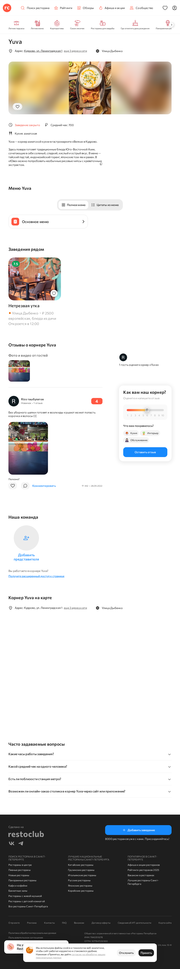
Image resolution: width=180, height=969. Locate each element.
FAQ (64, 922)
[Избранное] (165, 8)
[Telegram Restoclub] (21, 843)
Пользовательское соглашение (25, 937)
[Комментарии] (25, 485)
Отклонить (126, 952)
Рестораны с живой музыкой (25, 895)
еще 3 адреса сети (75, 50)
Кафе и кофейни (17, 885)
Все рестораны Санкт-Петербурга (28, 906)
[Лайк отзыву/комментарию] (12, 485)
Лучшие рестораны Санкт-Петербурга (143, 882)
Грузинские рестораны (81, 869)
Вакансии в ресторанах (141, 875)
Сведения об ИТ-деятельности (134, 922)
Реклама (32, 922)
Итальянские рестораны (82, 875)
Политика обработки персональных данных (32, 933)
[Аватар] (174, 8)
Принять (146, 952)
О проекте (14, 922)
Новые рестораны (18, 875)
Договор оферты (101, 922)
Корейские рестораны (81, 890)
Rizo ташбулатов (32, 399)
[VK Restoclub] (11, 843)
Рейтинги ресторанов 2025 (143, 869)
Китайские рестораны (80, 864)
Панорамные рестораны (22, 880)
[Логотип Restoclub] (7, 8)
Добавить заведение (141, 830)
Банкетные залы (17, 890)
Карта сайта (165, 922)
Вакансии (79, 922)
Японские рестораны (80, 885)
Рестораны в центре (20, 864)
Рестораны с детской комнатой (26, 901)
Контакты (49, 922)
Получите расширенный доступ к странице (36, 576)
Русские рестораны (79, 880)
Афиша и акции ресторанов (144, 864)
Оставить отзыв (145, 452)
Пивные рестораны (19, 869)
